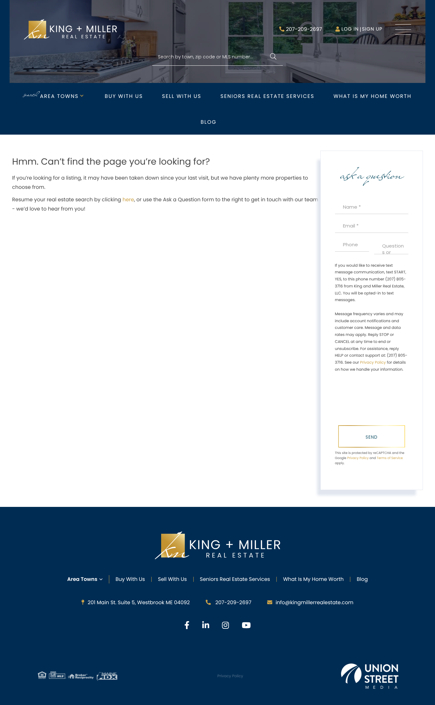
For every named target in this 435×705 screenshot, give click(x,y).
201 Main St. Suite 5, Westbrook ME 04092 (139, 602)
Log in (350, 29)
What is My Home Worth (372, 96)
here (128, 199)
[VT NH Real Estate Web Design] (369, 676)
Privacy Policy (373, 362)
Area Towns (59, 96)
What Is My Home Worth (313, 579)
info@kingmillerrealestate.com (314, 602)
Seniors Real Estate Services (267, 96)
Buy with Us (124, 96)
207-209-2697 (304, 29)
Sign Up (372, 29)
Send (372, 437)
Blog (209, 122)
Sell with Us (181, 96)
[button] (273, 57)
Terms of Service (390, 458)
